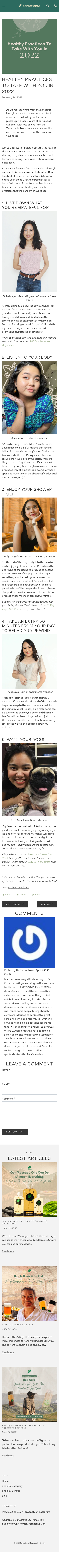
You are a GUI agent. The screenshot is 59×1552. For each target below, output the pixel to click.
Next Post (47, 904)
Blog (4, 1495)
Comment (8, 1098)
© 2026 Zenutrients (21, 1543)
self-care (13, 887)
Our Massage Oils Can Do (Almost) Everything (24, 1222)
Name (6, 1070)
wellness (24, 887)
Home (5, 1481)
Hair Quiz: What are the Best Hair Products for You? (23, 1426)
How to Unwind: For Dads (18, 1324)
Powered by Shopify (37, 1543)
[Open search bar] (47, 6)
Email (6, 1084)
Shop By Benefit (11, 1490)
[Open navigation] (4, 6)
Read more (8, 1251)
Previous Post (15, 904)
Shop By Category (12, 1486)
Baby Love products (39, 862)
